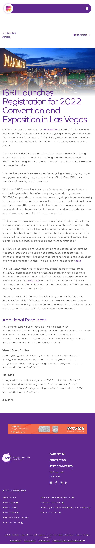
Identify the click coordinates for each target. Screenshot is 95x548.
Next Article (80, 34)
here (78, 260)
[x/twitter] (66, 483)
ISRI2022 (33, 280)
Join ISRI (7, 400)
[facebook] (51, 482)
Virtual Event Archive (15, 350)
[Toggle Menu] (86, 8)
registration (51, 129)
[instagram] (61, 482)
